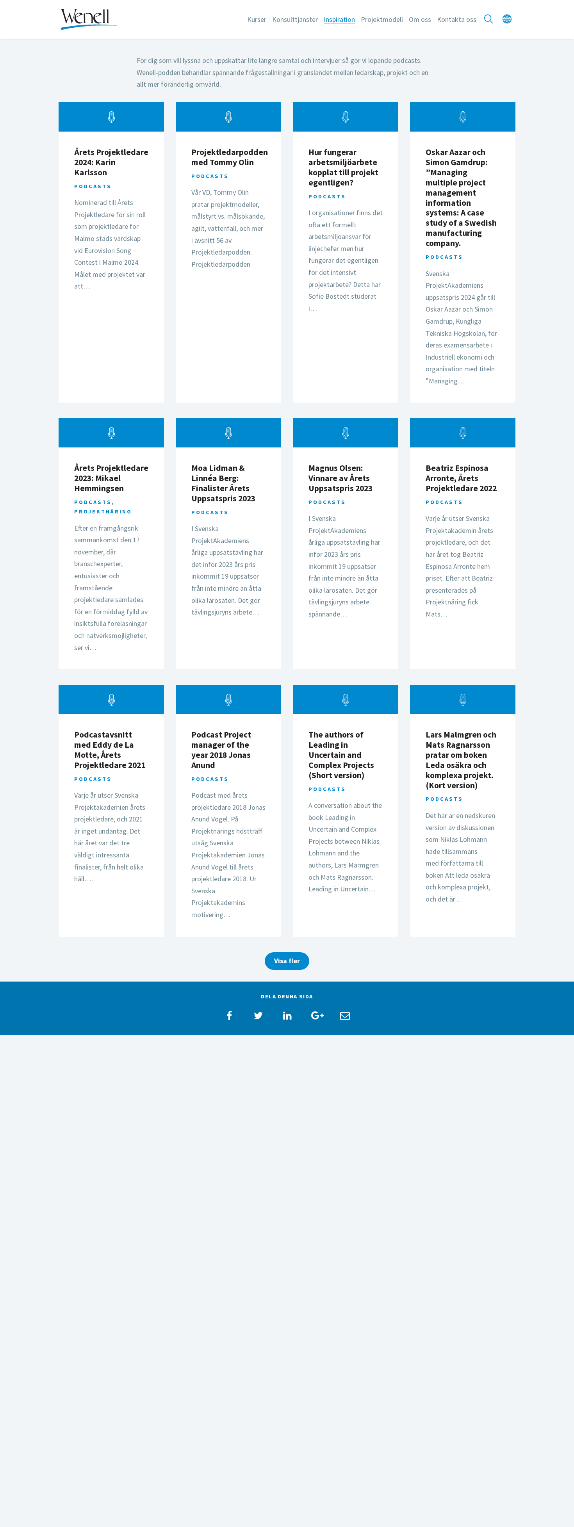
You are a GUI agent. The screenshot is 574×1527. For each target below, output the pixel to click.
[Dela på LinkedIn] (287, 1015)
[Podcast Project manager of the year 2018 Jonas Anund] (228, 699)
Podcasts (93, 186)
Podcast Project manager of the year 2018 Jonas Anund (221, 749)
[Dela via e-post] (345, 1015)
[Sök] (488, 19)
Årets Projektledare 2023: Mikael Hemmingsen (111, 478)
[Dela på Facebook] (229, 1015)
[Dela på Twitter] (258, 1015)
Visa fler (287, 960)
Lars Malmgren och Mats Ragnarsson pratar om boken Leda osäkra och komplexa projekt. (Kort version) (461, 760)
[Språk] (507, 19)
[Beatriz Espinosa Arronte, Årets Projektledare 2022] (462, 432)
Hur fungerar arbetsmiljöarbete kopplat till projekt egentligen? (343, 167)
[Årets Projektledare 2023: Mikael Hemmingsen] (111, 432)
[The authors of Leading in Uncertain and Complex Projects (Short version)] (345, 699)
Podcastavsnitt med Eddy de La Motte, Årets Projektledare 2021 (109, 749)
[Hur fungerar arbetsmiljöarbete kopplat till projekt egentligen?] (345, 117)
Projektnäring (103, 511)
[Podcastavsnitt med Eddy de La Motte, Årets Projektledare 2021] (111, 699)
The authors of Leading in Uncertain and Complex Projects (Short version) (341, 754)
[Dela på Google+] (316, 1015)
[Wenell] (89, 18)
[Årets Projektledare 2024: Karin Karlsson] (111, 117)
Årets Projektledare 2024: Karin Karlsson (111, 162)
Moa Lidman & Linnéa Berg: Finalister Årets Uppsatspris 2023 (223, 483)
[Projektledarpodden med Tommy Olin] (228, 117)
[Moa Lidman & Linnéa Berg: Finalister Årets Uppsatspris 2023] (228, 432)
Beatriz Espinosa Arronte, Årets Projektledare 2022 (461, 478)
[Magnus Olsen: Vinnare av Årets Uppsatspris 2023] (345, 432)
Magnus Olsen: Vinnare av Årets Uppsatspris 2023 (340, 478)
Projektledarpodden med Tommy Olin (229, 157)
